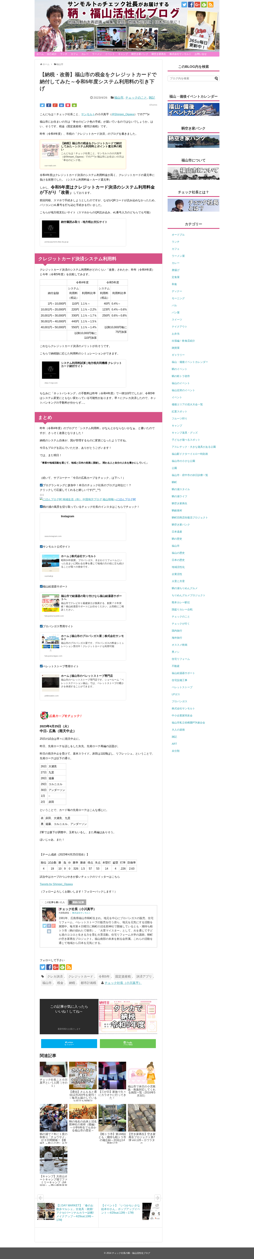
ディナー (177, 291)
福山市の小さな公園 (183, 460)
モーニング (178, 298)
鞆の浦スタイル (181, 489)
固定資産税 (123, 976)
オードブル (178, 234)
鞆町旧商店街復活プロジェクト (190, 517)
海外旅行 (177, 637)
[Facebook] (49, 926)
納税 (72, 983)
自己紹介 (52, 54)
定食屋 (176, 277)
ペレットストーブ (182, 687)
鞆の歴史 (177, 538)
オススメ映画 (179, 644)
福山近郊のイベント (183, 390)
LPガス (176, 694)
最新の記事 (78, 902)
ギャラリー (178, 354)
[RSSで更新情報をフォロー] (210, 4)
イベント (110, 54)
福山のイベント (181, 383)
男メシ (176, 651)
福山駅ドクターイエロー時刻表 (190, 453)
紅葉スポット (179, 411)
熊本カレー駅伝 (181, 602)
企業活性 (177, 574)
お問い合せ (201, 54)
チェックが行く (181, 623)
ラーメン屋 (178, 255)
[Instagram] (49, 932)
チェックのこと (136, 97)
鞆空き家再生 (159, 54)
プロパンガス (179, 701)
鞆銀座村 (177, 510)
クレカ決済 (55, 976)
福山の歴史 (178, 552)
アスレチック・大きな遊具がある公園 (194, 446)
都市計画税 (88, 983)
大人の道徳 (178, 729)
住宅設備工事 (179, 680)
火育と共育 (178, 581)
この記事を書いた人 (55, 902)
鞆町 (174, 482)
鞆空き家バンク (139, 54)
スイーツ (177, 319)
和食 (174, 284)
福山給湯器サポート (183, 673)
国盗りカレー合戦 (182, 609)
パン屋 (176, 312)
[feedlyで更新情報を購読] (204, 4)
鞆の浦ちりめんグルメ (185, 588)
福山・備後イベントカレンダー (190, 361)
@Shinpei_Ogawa (123, 114)
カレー (85, 54)
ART (174, 743)
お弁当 (176, 333)
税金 (60, 983)
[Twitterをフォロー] (184, 4)
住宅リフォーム (181, 658)
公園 (174, 468)
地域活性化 (178, 567)
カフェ (74, 54)
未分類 (176, 750)
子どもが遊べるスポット (186, 439)
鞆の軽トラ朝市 (181, 376)
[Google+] (53, 926)
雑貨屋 (176, 347)
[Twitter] (45, 926)
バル (174, 305)
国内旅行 (177, 630)
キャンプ (123, 54)
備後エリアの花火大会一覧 (187, 404)
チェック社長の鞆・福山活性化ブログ (131, 1253)
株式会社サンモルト (180, 54)
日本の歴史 (178, 559)
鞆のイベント (179, 369)
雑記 (152, 97)
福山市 (119, 97)
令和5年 (104, 976)
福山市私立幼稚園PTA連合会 (188, 722)
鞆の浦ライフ (179, 496)
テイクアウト (179, 326)
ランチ (63, 54)
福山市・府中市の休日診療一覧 (190, 475)
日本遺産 (177, 531)
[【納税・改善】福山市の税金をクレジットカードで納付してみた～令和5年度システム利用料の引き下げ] (61, 105)
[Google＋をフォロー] (197, 4)
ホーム (40, 54)
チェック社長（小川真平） (123, 983)
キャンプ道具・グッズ (185, 432)
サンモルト (88, 114)
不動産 (176, 666)
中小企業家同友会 (182, 715)
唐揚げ (176, 270)
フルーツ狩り (179, 418)
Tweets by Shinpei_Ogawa (56, 884)
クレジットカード (80, 976)
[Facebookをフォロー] (191, 4)
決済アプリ (144, 976)
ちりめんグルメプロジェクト (188, 595)
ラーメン (97, 54)
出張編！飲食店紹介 (183, 340)
